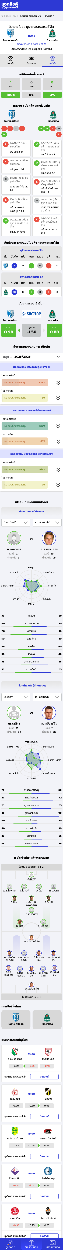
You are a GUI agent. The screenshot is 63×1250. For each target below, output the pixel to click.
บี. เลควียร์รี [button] (10, 522)
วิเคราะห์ (44, 1077)
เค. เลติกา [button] (8, 697)
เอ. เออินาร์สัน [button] (42, 697)
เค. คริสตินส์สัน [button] (43, 522)
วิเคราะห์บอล (8, 16)
